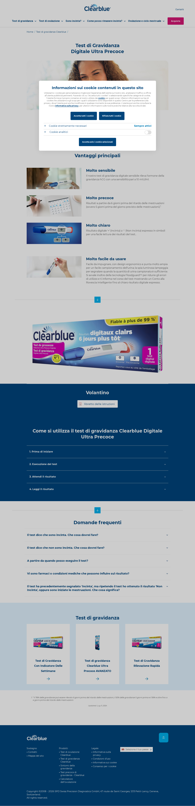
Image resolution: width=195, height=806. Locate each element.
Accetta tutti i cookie (84, 116)
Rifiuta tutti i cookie (111, 116)
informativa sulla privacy (66, 106)
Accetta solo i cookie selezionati (97, 142)
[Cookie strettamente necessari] (46, 126)
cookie (101, 98)
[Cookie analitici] (46, 132)
